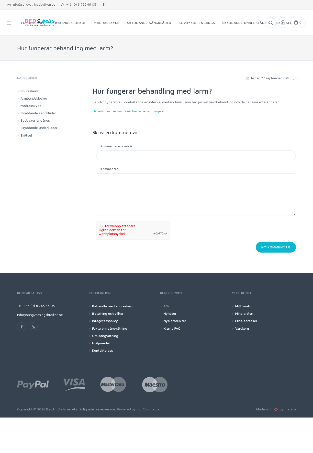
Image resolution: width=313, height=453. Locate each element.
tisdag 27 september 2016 (270, 78)
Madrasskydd (31, 106)
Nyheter (170, 313)
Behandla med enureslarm (112, 306)
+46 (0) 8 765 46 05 (80, 4)
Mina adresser (246, 321)
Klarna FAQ (172, 328)
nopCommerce (148, 409)
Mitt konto (243, 306)
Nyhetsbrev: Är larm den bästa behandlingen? (128, 111)
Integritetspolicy (105, 321)
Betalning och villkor (107, 313)
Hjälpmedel (101, 343)
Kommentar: (110, 169)
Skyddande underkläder (39, 128)
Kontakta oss (102, 350)
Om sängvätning (105, 336)
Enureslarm (29, 91)
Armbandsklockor (34, 98)
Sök (166, 306)
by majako (287, 409)
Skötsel (26, 135)
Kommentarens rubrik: (117, 146)
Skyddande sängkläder (38, 113)
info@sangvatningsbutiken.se (33, 4)
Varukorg (242, 328)
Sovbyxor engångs (35, 120)
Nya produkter (175, 321)
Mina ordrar (244, 313)
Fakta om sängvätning (109, 328)
